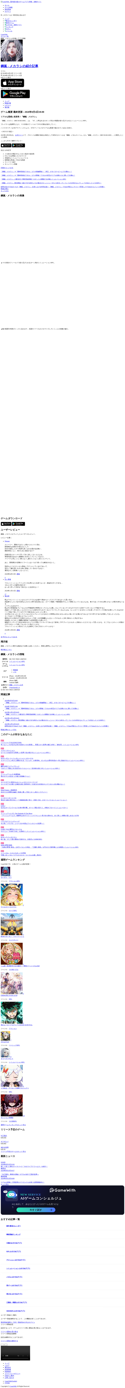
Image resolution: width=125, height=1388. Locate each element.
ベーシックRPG (14, 1045)
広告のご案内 (9, 1375)
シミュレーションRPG (17, 661)
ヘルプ (7, 1365)
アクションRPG (14, 881)
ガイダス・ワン (6, 877)
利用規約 (8, 1371)
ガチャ (8, 29)
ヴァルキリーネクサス (8, 907)
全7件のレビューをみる (9, 637)
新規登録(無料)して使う (9, 1322)
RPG (10, 999)
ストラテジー (13, 940)
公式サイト (19, 135)
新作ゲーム (10, 23)
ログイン (8, 11)
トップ (7, 19)
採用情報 (8, 1369)
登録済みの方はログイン (26, 1322)
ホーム (7, 5)
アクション (13, 1028)
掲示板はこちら (6, 649)
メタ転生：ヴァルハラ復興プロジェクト (15, 1088)
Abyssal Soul (5, 1042)
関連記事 (8, 103)
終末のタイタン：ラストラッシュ (12, 936)
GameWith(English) (11, 1381)
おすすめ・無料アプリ (14, 25)
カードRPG (13, 910)
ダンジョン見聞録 (7, 1117)
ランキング (9, 27)
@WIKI (7, 1383)
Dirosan (7, 541)
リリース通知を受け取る (9, 1331)
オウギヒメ (5, 1141)
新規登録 (8, 9)
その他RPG (13, 1121)
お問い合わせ (9, 1378)
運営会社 (8, 1367)
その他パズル (13, 969)
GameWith (13, 1386)
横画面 (15, 670)
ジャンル (9, 31)
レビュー (8, 105)
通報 (18, 574)
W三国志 (4, 1136)
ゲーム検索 (8, 7)
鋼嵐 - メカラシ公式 (16, 685)
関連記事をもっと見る (8, 730)
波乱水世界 (5, 1147)
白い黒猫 (8, 579)
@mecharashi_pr (14, 687)
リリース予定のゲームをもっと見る (13, 1151)
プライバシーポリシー (12, 1373)
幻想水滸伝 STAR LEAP (9, 995)
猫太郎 (7, 596)
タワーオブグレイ (7, 1058)
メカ (14, 672)
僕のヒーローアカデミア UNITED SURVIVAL (17, 1025)
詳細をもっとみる (7, 168)
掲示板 (7, 107)
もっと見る (5, 1184)
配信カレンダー (11, 21)
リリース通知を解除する (9, 1341)
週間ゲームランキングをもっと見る (13, 1125)
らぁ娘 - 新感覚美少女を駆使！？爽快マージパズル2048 (20, 966)
